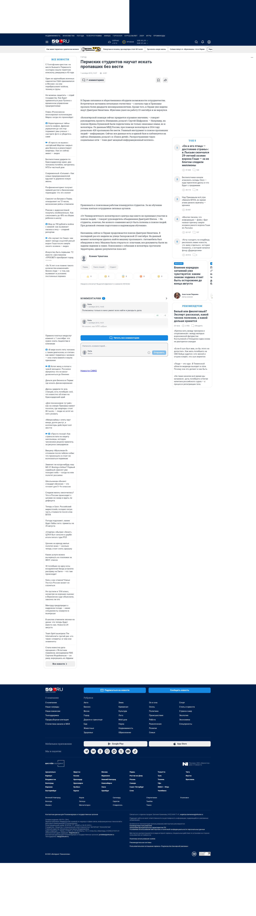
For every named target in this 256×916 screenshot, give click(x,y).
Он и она (153, 702)
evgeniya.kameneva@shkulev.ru (191, 814)
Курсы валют (131, 36)
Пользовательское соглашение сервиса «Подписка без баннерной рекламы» (159, 846)
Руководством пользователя (141, 826)
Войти (90, 353)
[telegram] (86, 751)
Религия (153, 728)
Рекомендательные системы (140, 842)
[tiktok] (135, 751)
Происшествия (156, 715)
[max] (114, 751)
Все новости (60, 59)
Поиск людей (98, 267)
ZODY (142, 36)
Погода (80, 36)
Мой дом (123, 719)
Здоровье (88, 732)
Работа (152, 719)
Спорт (182, 702)
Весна (86, 711)
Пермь (85, 267)
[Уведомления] (202, 42)
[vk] (93, 751)
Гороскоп (117, 36)
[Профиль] (209, 42)
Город (86, 715)
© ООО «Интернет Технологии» (57, 854)
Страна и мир (185, 711)
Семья (152, 732)
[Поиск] (196, 42)
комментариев (95, 80)
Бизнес (87, 707)
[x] (121, 751)
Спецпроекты (185, 724)
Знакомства (69, 36)
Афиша (107, 36)
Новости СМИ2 (89, 370)
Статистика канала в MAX (57, 724)
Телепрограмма (94, 36)
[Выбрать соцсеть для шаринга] (165, 80)
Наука (121, 724)
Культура (123, 711)
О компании (51, 702)
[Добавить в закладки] (158, 80)
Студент (113, 267)
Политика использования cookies (142, 839)
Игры (148, 36)
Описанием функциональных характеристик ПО (148, 828)
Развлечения (155, 724)
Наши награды (52, 707)
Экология (183, 715)
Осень (152, 707)
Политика (153, 711)
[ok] (100, 751)
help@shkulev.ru (63, 836)
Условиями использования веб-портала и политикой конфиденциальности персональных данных (167, 829)
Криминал (123, 707)
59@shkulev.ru (74, 833)
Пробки (128, 42)
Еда (85, 724)
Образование (125, 732)
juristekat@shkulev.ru (106, 835)
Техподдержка (52, 715)
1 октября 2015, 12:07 (89, 73)
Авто (86, 702)
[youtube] (128, 751)
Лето (121, 715)
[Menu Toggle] (47, 42)
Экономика (184, 719)
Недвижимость (53, 36)
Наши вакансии (52, 711)
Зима (121, 702)
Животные (89, 728)
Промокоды (159, 36)
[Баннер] (91, 49)
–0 (165, 315)
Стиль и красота (187, 707)
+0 (157, 315)
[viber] (107, 751)
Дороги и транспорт (93, 719)
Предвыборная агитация (57, 719)
